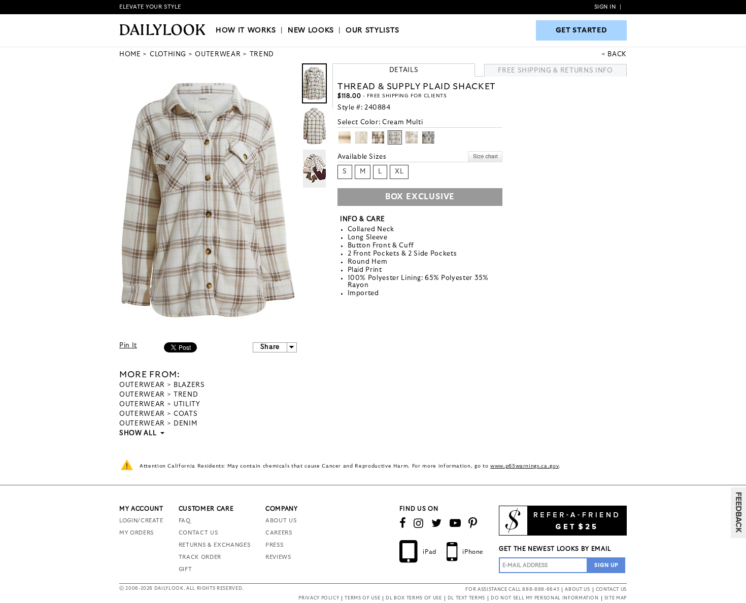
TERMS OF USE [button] (362, 598)
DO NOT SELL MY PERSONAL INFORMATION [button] (545, 598)
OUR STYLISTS (372, 30)
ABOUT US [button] (577, 589)
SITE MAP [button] (615, 598)
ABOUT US (280, 520)
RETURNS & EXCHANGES (214, 545)
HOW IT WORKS (246, 30)
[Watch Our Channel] (455, 523)
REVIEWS (278, 557)
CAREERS (278, 533)
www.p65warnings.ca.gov (524, 466)
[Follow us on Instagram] (419, 523)
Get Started (581, 30)
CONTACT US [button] (611, 589)
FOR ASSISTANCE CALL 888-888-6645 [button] (512, 589)
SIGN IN (605, 7)
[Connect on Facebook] (402, 523)
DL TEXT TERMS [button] (466, 598)
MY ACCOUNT (141, 509)
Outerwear (142, 385)
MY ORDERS (136, 533)
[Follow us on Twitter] (436, 523)
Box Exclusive (420, 197)
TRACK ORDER (200, 557)
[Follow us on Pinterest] (473, 523)
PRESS (274, 545)
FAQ (185, 520)
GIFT (185, 569)
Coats (185, 414)
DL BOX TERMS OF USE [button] (414, 598)
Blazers (189, 385)
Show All (138, 433)
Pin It (128, 345)
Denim (185, 423)
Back (617, 54)
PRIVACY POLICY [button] (318, 598)
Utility (187, 404)
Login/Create (141, 520)
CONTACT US (198, 533)
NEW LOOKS (311, 30)
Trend (186, 395)
